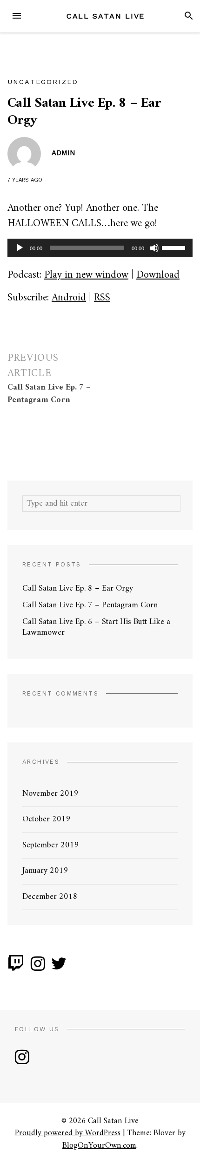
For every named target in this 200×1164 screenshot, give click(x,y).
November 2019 (50, 794)
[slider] (175, 247)
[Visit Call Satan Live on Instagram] (38, 967)
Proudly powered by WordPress (67, 1133)
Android (69, 298)
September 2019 (50, 845)
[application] (100, 248)
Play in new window (86, 275)
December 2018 (50, 897)
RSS (102, 298)
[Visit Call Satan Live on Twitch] (15, 967)
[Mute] (154, 248)
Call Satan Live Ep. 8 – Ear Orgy (77, 588)
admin (63, 153)
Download (158, 275)
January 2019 (45, 871)
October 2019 (46, 819)
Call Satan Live (106, 16)
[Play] (19, 248)
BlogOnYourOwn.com (99, 1145)
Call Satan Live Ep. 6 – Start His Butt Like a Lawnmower (96, 627)
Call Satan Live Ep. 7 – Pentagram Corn (90, 605)
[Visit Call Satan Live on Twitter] (59, 967)
